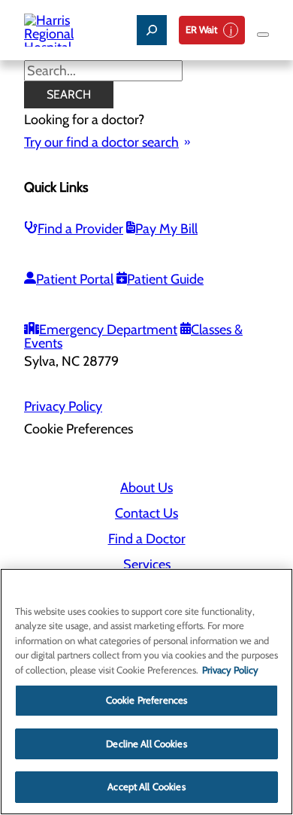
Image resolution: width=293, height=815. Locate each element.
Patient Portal (74, 279)
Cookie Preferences (146, 700)
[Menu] (263, 34)
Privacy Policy (63, 406)
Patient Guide (165, 279)
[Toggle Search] (152, 30)
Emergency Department (108, 329)
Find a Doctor (147, 539)
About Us (146, 487)
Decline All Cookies (146, 743)
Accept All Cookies (146, 786)
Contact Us (146, 513)
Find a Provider (80, 228)
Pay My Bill (166, 228)
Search (69, 94)
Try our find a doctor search (101, 142)
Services (147, 564)
